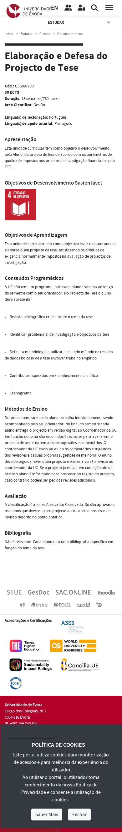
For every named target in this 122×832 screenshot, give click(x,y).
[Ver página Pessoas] (68, 8)
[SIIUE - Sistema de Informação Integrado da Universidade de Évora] (14, 592)
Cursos (44, 34)
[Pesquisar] (94, 8)
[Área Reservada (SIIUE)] (81, 8)
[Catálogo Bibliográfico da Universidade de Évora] (39, 604)
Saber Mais (46, 814)
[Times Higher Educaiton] (25, 645)
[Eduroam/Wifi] (83, 604)
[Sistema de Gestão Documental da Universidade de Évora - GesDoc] (38, 592)
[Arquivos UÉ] (62, 604)
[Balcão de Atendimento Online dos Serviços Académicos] (73, 592)
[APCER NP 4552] (15, 683)
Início (9, 34)
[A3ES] (72, 627)
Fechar (79, 814)
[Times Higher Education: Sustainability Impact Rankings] (30, 664)
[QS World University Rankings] (73, 645)
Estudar (56, 22)
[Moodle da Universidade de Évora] (106, 592)
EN (54, 8)
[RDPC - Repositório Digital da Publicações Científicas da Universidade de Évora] (22, 604)
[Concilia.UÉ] (80, 664)
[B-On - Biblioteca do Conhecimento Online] (99, 604)
